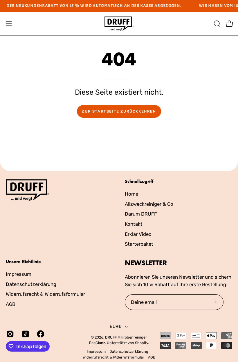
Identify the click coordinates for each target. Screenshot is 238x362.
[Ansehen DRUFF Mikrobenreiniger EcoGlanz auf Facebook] (40, 334)
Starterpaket (139, 244)
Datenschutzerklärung (31, 284)
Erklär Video (138, 234)
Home (131, 194)
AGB (10, 304)
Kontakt (134, 224)
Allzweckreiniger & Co (149, 204)
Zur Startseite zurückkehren (119, 111)
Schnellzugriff (139, 181)
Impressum (18, 274)
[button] (216, 24)
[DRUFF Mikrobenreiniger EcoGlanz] (119, 23)
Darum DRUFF (141, 214)
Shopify (141, 343)
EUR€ (116, 326)
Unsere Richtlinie (23, 262)
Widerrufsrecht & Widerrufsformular (45, 294)
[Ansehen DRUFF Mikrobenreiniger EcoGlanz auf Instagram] (10, 334)
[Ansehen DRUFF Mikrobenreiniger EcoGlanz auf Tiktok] (25, 334)
